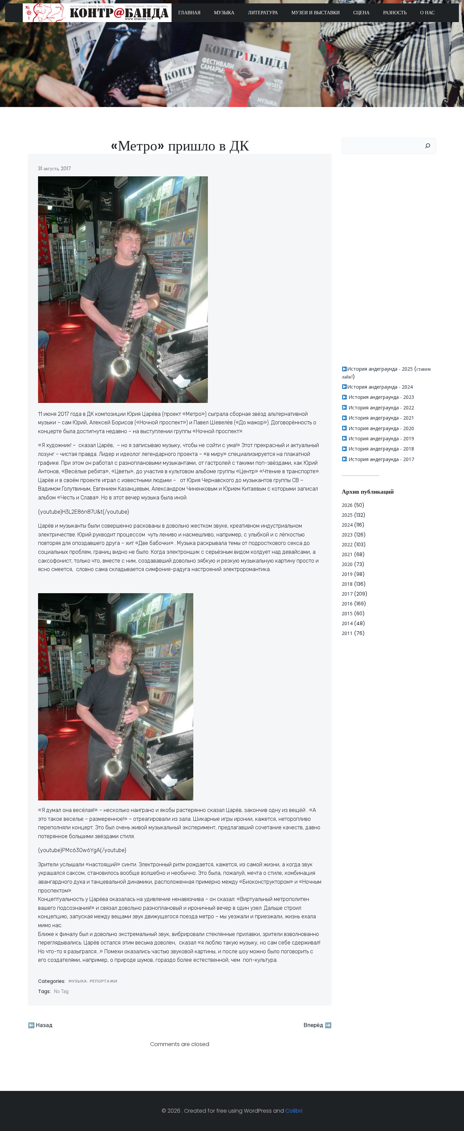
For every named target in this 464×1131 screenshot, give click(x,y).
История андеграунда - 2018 (380, 448)
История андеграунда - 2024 (380, 387)
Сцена (361, 12)
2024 (347, 525)
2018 (347, 584)
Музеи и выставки (315, 12)
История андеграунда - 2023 (380, 397)
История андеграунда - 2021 (380, 417)
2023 (347, 534)
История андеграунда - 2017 (380, 459)
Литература (263, 12)
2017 (347, 593)
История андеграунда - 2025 (380, 369)
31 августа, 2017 (54, 168)
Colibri (293, 1111)
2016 (347, 603)
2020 (347, 564)
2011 (347, 633)
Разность (395, 12)
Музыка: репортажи (93, 981)
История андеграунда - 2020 (380, 428)
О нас (427, 12)
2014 (347, 623)
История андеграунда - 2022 (380, 407)
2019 (347, 574)
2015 (347, 613)
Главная (189, 12)
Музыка (224, 12)
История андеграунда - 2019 (380, 438)
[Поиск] (428, 146)
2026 (347, 505)
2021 (347, 554)
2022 (347, 544)
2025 (347, 515)
